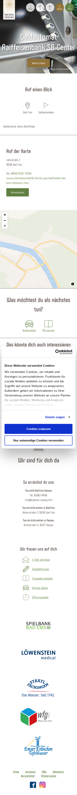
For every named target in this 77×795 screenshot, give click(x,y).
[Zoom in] (5, 215)
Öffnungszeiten (40, 597)
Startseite (10, 80)
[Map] (38, 249)
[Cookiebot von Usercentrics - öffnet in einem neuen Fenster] (55, 352)
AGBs (44, 771)
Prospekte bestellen (42, 578)
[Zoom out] (5, 220)
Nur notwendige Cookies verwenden (38, 440)
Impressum (30, 771)
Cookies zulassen (38, 429)
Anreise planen (40, 588)
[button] (40, 7)
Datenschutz (58, 771)
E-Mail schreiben (41, 559)
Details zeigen (55, 417)
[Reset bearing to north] (5, 226)
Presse (16, 771)
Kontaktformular (40, 569)
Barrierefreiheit (28, 775)
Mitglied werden (48, 775)
